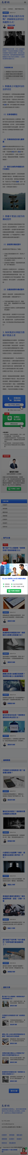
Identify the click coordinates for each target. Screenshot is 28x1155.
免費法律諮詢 (15, 591)
